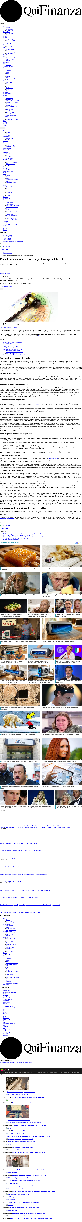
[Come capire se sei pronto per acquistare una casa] (42, 1100)
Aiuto (35, 1072)
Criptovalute (9, 99)
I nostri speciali (7, 93)
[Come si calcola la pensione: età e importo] (42, 1111)
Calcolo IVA (9, 109)
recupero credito (8, 327)
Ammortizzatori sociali (9, 1008)
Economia (5, 26)
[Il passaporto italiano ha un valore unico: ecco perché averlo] (42, 1210)
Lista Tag (5, 1035)
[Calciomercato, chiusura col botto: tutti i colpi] (42, 1183)
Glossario (5, 92)
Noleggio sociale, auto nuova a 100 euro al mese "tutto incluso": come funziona (20, 912)
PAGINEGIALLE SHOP (31, 1070)
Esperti (5, 123)
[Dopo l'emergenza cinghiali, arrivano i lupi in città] (42, 1139)
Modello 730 (6, 1029)
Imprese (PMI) (10, 30)
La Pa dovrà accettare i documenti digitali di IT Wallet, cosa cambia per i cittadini (20, 850)
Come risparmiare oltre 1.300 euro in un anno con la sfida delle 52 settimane (19, 897)
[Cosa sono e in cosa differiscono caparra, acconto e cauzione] (42, 1128)
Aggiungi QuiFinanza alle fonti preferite (13, 241)
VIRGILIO (17, 1070)
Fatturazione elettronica (9, 1023)
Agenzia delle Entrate (8, 999)
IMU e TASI (6, 1019)
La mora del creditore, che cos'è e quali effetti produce (17, 535)
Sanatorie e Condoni (8, 1006)
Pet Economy (9, 53)
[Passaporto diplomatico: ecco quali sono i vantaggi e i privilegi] (42, 1172)
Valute (8, 90)
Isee (4, 1025)
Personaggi (6, 62)
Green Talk (9, 73)
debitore (15, 327)
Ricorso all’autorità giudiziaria (13, 353)
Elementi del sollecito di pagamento (14, 347)
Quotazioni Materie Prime (12, 115)
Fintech (8, 118)
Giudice (2, 327)
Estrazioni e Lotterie (11, 57)
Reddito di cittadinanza (9, 997)
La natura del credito (8, 343)
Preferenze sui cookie (28, 1072)
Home (4, 252)
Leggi (7, 34)
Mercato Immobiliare (8, 950)
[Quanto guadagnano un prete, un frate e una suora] (42, 1083)
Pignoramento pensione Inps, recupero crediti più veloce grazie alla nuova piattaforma (24, 536)
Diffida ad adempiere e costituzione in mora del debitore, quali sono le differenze (23, 534)
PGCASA (39, 1070)
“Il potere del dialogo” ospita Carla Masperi (11, 881)
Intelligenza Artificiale (12, 119)
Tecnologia (6, 116)
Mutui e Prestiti (10, 46)
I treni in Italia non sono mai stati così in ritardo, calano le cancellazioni (18, 836)
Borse (4, 80)
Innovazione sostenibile (12, 75)
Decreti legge (6, 990)
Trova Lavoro (9, 39)
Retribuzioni (9, 945)
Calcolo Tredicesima (11, 111)
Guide (4, 96)
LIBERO (12, 1070)
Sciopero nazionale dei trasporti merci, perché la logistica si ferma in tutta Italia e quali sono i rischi (25, 890)
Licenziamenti (6, 1010)
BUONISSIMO (72, 1070)
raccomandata (38, 404)
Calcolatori (6, 108)
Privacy (15, 1072)
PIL (4, 1022)
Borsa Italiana (9, 82)
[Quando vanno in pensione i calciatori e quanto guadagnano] (42, 1094)
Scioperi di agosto (7, 236)
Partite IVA (9, 948)
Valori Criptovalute (11, 113)
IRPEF (5, 1012)
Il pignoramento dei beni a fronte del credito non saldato (17, 354)
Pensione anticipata (11, 938)
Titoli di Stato (9, 88)
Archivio (30, 1062)
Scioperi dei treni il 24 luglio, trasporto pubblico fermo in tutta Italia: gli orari (19, 858)
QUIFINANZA (66, 1070)
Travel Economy (10, 52)
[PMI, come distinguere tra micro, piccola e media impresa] (42, 1178)
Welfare (5, 1003)
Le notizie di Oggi (7, 1033)
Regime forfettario (11, 930)
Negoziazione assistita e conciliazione (14, 352)
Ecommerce (6, 1000)
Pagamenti (5, 995)
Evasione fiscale (10, 928)
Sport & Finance (7, 55)
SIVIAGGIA (60, 1070)
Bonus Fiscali (9, 33)
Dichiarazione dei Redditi (12, 101)
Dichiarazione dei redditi (9, 992)
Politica (5, 63)
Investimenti (9, 29)
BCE (4, 1016)
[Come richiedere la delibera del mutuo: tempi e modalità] (42, 1199)
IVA (4, 1009)
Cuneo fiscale (6, 1026)
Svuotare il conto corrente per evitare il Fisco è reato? (16, 538)
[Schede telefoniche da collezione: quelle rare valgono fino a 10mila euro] (42, 1161)
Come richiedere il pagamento (10, 346)
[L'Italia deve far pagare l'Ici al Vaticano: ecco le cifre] (42, 1205)
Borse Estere (9, 89)
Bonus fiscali (9, 925)
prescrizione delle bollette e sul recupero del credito (31, 437)
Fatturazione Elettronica (12, 102)
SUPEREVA (78, 1070)
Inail (4, 1028)
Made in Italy (6, 1005)
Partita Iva (9, 105)
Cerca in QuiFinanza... (6, 1060)
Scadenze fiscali (7, 238)
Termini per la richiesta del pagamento (12, 349)
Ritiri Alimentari (10, 59)
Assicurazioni (9, 98)
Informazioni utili (7, 253)
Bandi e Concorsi (10, 40)
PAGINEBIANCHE (44, 1070)
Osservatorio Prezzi (8, 66)
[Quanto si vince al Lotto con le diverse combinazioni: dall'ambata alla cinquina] (42, 1188)
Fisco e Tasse (6, 32)
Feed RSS (25, 1062)
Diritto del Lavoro (11, 42)
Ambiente (8, 70)
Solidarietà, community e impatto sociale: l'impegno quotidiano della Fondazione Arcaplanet (23, 874)
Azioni (8, 85)
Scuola (5, 996)
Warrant (8, 86)
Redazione (6, 984)
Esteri (4, 67)
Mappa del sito (18, 1062)
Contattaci (11, 1062)
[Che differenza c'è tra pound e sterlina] (42, 1144)
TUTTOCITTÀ (52, 1070)
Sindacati (5, 1013)
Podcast (5, 95)
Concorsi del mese (7, 239)
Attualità (5, 122)
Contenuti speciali (4, 1062)
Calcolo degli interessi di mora (13, 350)
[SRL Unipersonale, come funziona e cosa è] (42, 1194)
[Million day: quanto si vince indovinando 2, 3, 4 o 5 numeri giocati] (42, 1122)
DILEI (56, 1070)
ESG (7, 72)
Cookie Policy (21, 1072)
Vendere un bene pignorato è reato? (12, 539)
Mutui (7, 103)
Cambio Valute (10, 112)
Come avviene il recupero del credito (12, 342)
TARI (4, 1031)
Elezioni (8, 65)
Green (4, 69)
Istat (4, 1020)
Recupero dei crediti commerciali (11, 345)
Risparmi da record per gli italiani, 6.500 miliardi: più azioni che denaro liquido (20, 843)
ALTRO (2, 128)
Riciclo (8, 76)
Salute (4, 121)
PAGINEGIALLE (23, 1070)
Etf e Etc (8, 83)
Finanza (8, 27)
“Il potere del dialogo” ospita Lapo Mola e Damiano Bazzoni (15, 866)
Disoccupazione (10, 947)
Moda (7, 50)
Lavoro (5, 37)
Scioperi (8, 60)
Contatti (5, 125)
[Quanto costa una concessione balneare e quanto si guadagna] (42, 1150)
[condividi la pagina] (1, 289)
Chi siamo (6, 1072)
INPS (4, 993)
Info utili (5, 56)
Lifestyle (5, 47)
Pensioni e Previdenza (12, 106)
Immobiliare (6, 45)
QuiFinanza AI (7, 43)
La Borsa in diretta (8, 235)
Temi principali (7, 1032)
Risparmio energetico (11, 78)
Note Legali (11, 1072)
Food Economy (10, 49)
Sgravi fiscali (6, 1002)
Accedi (2, 23)
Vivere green (9, 79)
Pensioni (5, 36)
